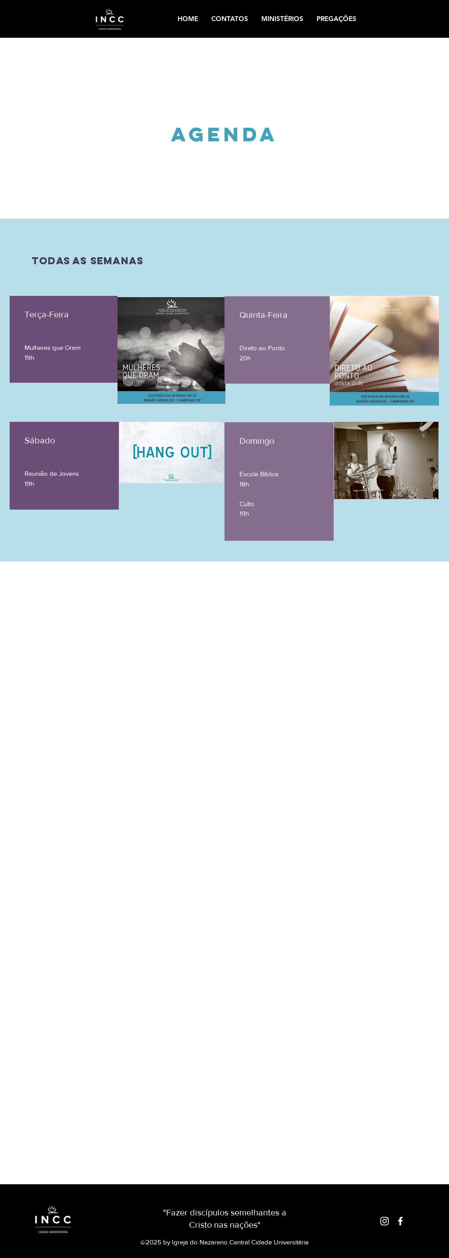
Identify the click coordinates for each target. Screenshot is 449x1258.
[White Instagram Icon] (384, 1221)
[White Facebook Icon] (400, 1221)
